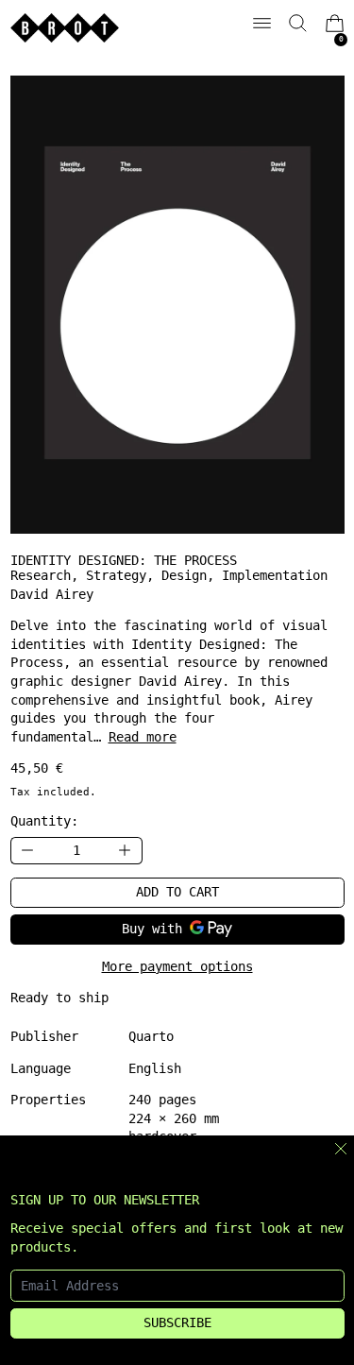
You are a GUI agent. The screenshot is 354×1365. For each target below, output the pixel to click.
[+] (126, 850)
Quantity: (44, 820)
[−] (27, 850)
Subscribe (177, 1322)
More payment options (177, 966)
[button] (298, 23)
